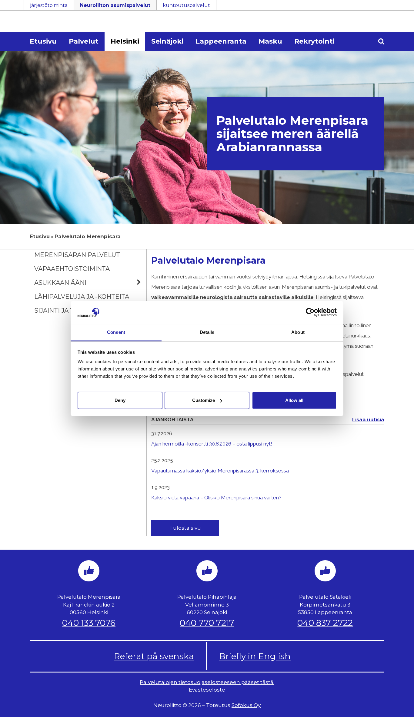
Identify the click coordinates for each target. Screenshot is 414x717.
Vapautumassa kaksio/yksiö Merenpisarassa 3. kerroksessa (220, 471)
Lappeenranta (220, 41)
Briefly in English (255, 656)
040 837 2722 (325, 623)
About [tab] (298, 332)
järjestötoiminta (49, 5)
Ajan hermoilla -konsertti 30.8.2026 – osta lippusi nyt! (211, 444)
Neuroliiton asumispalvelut (115, 5)
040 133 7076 (88, 623)
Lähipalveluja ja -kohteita (81, 296)
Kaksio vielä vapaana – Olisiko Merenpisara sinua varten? (216, 498)
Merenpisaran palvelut (77, 254)
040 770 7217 (207, 623)
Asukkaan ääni (60, 282)
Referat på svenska (154, 656)
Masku (270, 41)
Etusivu (43, 41)
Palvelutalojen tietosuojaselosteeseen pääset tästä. (207, 682)
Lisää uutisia (368, 419)
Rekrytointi (314, 41)
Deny (120, 400)
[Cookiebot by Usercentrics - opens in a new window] (310, 312)
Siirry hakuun (395, 8)
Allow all (294, 400)
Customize (203, 400)
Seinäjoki (167, 41)
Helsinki (125, 41)
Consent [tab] (116, 332)
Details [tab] (207, 332)
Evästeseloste (207, 690)
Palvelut (83, 41)
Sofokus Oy (246, 705)
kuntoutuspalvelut (186, 5)
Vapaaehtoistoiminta (72, 268)
